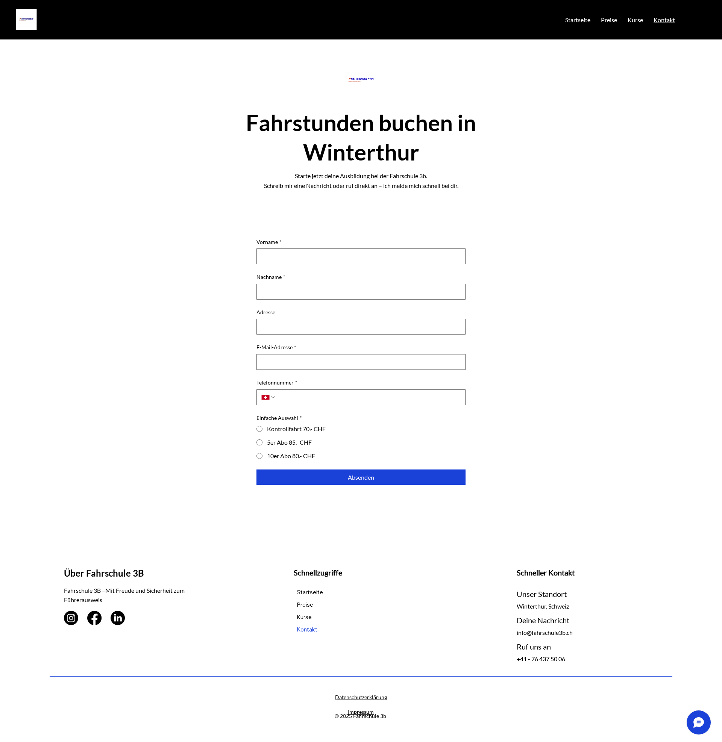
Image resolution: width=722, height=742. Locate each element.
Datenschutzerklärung (361, 697)
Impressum (361, 712)
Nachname (270, 277)
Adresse (265, 312)
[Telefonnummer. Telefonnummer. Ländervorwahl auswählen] (268, 397)
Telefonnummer (276, 382)
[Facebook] (94, 618)
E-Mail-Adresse (276, 347)
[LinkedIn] (118, 618)
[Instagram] (71, 618)
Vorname (269, 242)
